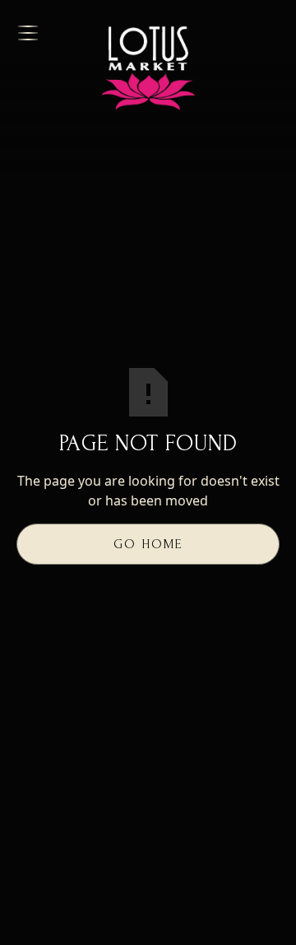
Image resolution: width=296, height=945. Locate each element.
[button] (47, 33)
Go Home (148, 544)
